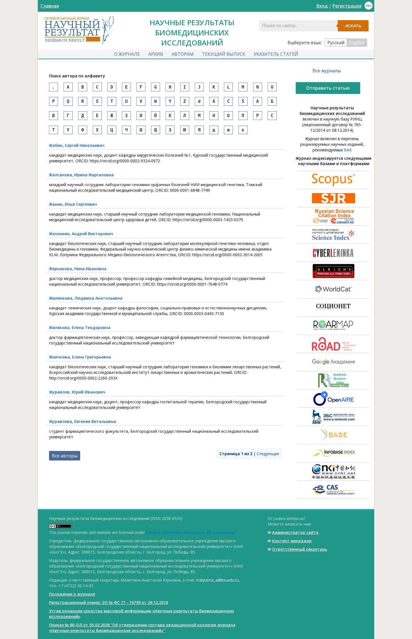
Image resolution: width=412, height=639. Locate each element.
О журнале (127, 54)
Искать (353, 26)
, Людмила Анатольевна (85, 298)
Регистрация (347, 6)
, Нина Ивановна (78, 268)
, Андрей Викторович (81, 233)
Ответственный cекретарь (299, 549)
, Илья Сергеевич (73, 204)
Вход (322, 6)
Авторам (183, 54)
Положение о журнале (72, 594)
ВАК (348, 149)
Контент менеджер (292, 540)
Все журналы (327, 71)
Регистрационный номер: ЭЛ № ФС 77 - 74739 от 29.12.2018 (108, 602)
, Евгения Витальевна (82, 421)
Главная (50, 6)
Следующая (268, 453)
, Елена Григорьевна (80, 357)
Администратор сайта (295, 532)
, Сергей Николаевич (77, 145)
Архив (155, 54)
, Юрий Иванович (77, 392)
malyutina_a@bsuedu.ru (217, 580)
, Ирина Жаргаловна (81, 174)
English (356, 43)
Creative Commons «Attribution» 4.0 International (191, 532)
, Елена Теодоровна (79, 327)
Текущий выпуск (223, 54)
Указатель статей (276, 54)
